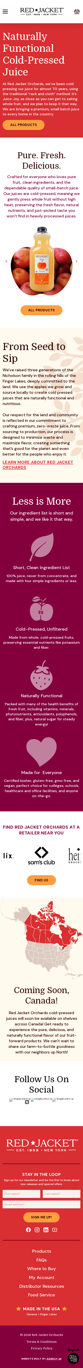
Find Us (41, 880)
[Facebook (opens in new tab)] (28, 1229)
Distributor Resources (41, 1286)
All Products (23, 125)
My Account (41, 1277)
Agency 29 (54, 1358)
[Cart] (76, 11)
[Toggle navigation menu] (10, 11)
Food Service (41, 1295)
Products (41, 1251)
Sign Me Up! (41, 1217)
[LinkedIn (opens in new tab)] (46, 1229)
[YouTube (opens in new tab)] (54, 1229)
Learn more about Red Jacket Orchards (38, 465)
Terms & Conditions (42, 1342)
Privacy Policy (41, 1348)
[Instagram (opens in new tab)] (37, 1229)
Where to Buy (41, 1269)
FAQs (41, 1260)
